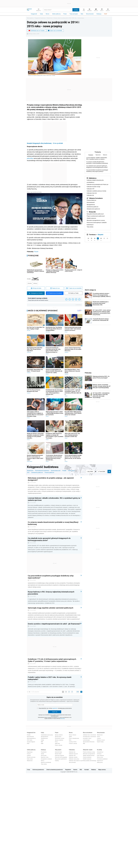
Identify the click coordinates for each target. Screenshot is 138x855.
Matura (42, 760)
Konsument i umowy (59, 738)
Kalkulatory (92, 178)
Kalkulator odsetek (73, 757)
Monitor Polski (58, 753)
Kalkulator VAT (90, 188)
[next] (81, 692)
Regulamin (68, 769)
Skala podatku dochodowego (89, 760)
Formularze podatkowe (102, 758)
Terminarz (92, 234)
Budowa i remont (101, 740)
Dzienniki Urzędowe (59, 755)
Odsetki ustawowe (91, 218)
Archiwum (99, 753)
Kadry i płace (71, 470)
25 (91, 238)
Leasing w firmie (72, 741)
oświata (30, 283)
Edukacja (99, 13)
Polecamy (88, 373)
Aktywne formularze (96, 198)
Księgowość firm (31, 732)
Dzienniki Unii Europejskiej (61, 757)
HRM (42, 743)
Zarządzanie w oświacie (46, 758)
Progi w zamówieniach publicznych (96, 216)
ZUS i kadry (29, 740)
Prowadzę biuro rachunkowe (89, 736)
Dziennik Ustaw (58, 752)
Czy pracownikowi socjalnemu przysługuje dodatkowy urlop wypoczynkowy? (97, 170)
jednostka (30, 158)
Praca (56, 741)
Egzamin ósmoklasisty (46, 762)
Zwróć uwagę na (90, 290)
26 (94, 238)
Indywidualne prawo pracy (47, 734)
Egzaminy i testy (44, 757)
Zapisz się (54, 711)
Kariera (75, 769)
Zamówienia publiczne (92, 206)
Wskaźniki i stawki (87, 749)
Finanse (99, 738)
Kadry (41, 13)
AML (84, 743)
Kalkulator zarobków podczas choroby (96, 191)
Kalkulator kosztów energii (93, 186)
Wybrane (105, 154)
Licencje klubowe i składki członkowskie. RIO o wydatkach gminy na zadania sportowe (96, 158)
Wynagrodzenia (91, 204)
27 (97, 238)
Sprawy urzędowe (59, 740)
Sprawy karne (58, 736)
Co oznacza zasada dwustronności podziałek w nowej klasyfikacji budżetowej (97, 162)
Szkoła (42, 753)
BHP (42, 741)
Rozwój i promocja (31, 757)
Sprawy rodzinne (59, 734)
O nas (28, 769)
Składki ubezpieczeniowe (88, 755)
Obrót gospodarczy (31, 738)
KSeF (105, 13)
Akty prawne (58, 749)
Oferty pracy (100, 762)
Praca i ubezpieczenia (74, 738)
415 (78, 691)
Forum (36, 251)
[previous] (63, 692)
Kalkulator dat (90, 195)
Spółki (70, 736)
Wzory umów (100, 757)
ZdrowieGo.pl (100, 752)
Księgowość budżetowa (40, 18)
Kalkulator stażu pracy (74, 758)
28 (101, 238)
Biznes (47, 13)
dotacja (35, 283)
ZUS (28, 472)
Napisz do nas (56, 288)
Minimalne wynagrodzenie (89, 753)
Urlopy (42, 740)
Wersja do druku (37, 288)
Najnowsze (98, 154)
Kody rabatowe (100, 755)
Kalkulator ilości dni (92, 193)
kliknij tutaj (63, 718)
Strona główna (30, 18)
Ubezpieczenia (44, 738)
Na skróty (99, 749)
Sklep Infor (57, 743)
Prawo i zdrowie (58, 745)
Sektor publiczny (56, 13)
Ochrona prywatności (38, 769)
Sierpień (100, 234)
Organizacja (29, 752)
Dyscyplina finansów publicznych (95, 214)
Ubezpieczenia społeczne (93, 209)
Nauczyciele (43, 755)
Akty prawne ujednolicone (61, 758)
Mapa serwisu (102, 769)
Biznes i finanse (72, 734)
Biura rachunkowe (87, 732)
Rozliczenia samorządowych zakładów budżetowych (97, 223)
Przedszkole (44, 752)
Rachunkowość (91, 202)
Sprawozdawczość (56, 470)
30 (107, 238)
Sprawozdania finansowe (88, 741)
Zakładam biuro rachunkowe (89, 734)
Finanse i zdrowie (73, 743)
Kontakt (86, 769)
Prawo (65, 13)
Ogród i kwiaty (100, 741)
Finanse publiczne (91, 200)
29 (104, 238)
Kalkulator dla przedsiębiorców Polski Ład (97, 184)
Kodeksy (57, 760)
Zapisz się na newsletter (75, 288)
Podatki (64, 470)
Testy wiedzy (90, 226)
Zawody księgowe (31, 741)
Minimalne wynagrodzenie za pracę (96, 220)
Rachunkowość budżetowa (42, 470)
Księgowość (34, 13)
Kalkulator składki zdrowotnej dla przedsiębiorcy (95, 181)
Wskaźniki (92, 212)
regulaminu (54, 708)
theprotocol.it (100, 760)
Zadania (29, 755)
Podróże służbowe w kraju (89, 752)
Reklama (93, 769)
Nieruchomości (90, 13)
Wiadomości (49, 18)
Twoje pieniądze (74, 13)
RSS (81, 769)
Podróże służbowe (87, 757)
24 (88, 238)
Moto (82, 13)
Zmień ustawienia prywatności (54, 769)
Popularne (90, 154)
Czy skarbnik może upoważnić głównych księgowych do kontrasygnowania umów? (97, 166)
